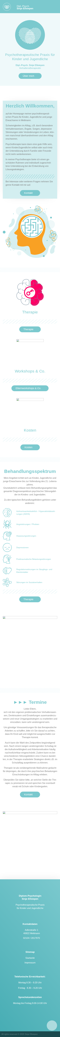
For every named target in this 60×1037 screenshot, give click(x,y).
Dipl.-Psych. (25, 7)
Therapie (30, 312)
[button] (54, 7)
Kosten (30, 430)
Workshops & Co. (30, 371)
